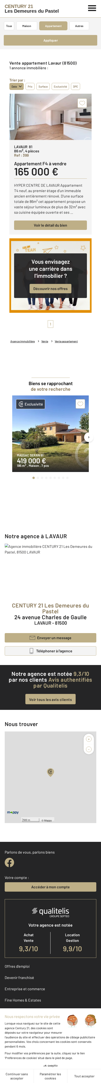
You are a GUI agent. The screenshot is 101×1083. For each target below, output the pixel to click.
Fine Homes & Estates (23, 1000)
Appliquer (50, 40)
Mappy (48, 820)
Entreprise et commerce (25, 988)
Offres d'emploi (17, 966)
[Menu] (92, 7)
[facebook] (9, 862)
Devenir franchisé (19, 977)
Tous (9, 25)
